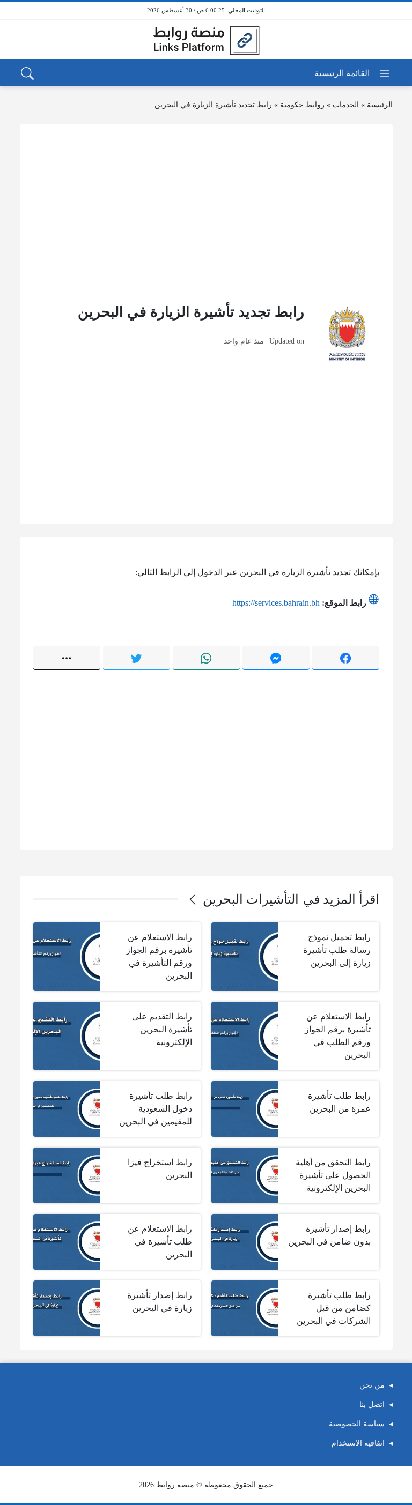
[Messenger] (276, 657)
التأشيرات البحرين (251, 899)
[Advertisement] (206, 213)
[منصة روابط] (206, 39)
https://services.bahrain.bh (276, 602)
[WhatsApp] (206, 657)
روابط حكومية (302, 105)
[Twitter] (136, 657)
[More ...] (66, 657)
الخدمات (346, 105)
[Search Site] (27, 73)
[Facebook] (345, 657)
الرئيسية (380, 105)
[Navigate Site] (353, 73)
